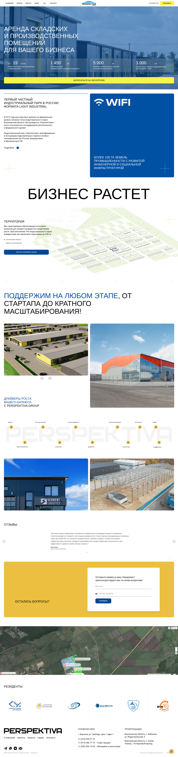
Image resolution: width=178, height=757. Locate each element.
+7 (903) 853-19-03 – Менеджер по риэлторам (99, 746)
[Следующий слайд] (174, 541)
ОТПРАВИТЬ (103, 601)
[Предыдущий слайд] (4, 541)
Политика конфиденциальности (151, 753)
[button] (167, 3)
